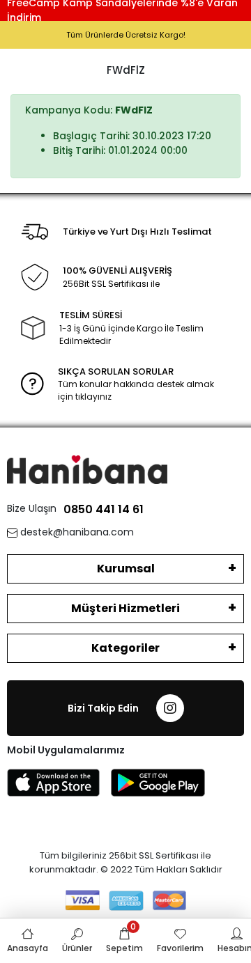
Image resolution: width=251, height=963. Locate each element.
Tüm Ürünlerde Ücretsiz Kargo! (125, 34)
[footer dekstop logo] (87, 469)
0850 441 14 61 (103, 509)
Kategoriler (125, 648)
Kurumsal (126, 569)
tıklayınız (93, 396)
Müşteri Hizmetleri (125, 608)
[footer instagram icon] (170, 708)
